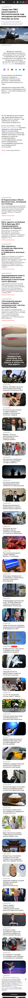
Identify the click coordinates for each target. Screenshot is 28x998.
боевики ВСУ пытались (9, 127)
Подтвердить (14, 994)
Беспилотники (15, 27)
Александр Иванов (13, 150)
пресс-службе (9, 64)
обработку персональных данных (9, 987)
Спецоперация (6, 27)
